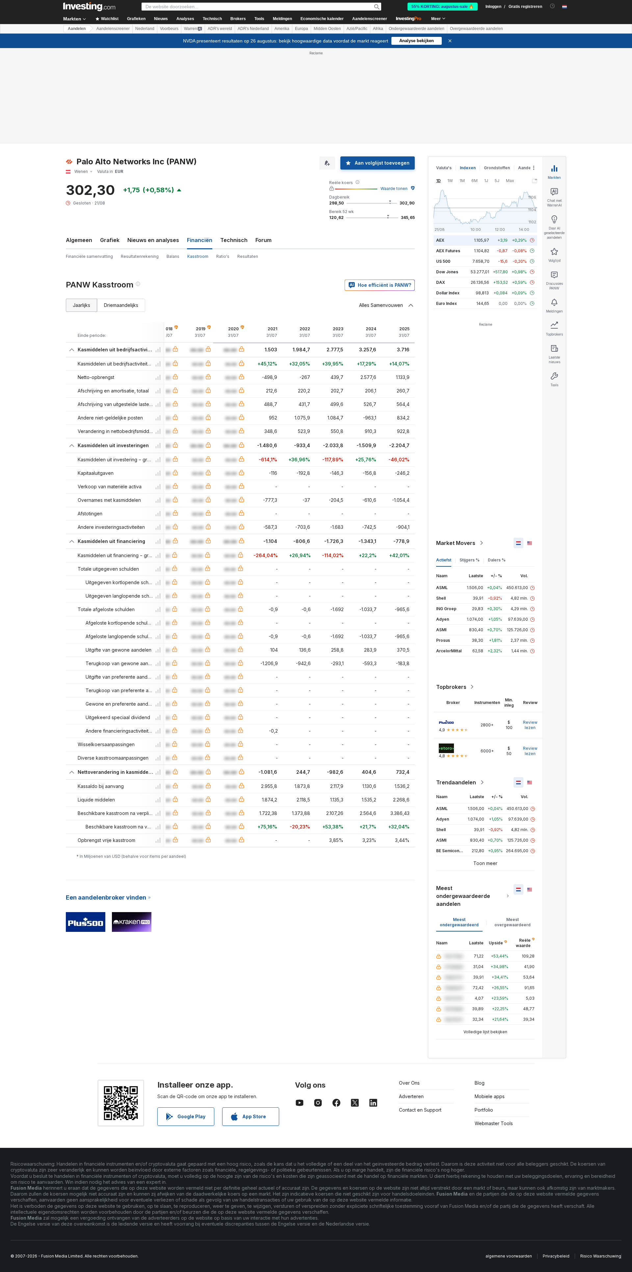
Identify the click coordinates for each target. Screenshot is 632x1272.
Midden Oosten (327, 28)
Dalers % (497, 559)
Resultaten (247, 256)
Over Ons (409, 1083)
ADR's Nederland (253, 28)
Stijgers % (470, 559)
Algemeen (79, 240)
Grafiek (109, 240)
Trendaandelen (456, 782)
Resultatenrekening (140, 256)
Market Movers (455, 543)
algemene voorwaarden (509, 1256)
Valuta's (444, 167)
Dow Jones (447, 271)
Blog (480, 1083)
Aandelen (77, 28)
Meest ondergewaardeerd (459, 922)
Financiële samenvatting (89, 256)
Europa (301, 28)
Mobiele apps (490, 1096)
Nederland (144, 28)
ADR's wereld (220, 28)
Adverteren (411, 1096)
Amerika (282, 28)
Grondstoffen (497, 167)
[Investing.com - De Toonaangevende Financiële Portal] (89, 6)
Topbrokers (451, 687)
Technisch (234, 240)
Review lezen (530, 725)
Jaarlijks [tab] (81, 305)
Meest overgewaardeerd (512, 922)
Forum (263, 240)
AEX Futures (448, 250)
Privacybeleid (556, 1256)
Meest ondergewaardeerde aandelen (463, 896)
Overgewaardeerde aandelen (476, 28)
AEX (440, 240)
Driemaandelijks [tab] (121, 305)
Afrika (378, 28)
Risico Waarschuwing (600, 1256)
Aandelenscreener (369, 18)
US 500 (443, 261)
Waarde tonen (394, 188)
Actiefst (443, 559)
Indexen (468, 167)
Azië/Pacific (357, 28)
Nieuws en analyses (153, 240)
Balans (173, 256)
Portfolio (484, 1110)
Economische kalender (322, 18)
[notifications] (552, 6)
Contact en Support (420, 1110)
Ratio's (222, 256)
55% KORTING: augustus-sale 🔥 (442, 6)
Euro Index (446, 303)
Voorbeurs (169, 28)
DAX (440, 282)
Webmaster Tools (494, 1123)
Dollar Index (448, 292)
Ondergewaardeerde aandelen (416, 28)
